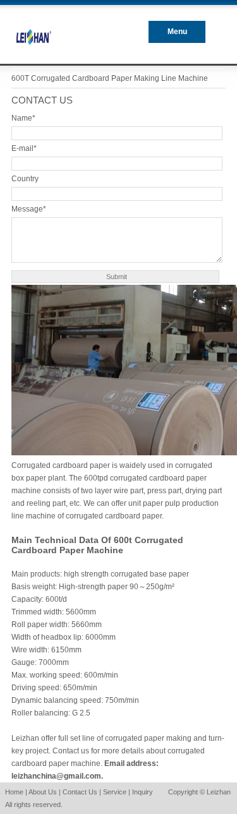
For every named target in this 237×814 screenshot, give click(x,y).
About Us (42, 792)
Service (114, 792)
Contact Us (80, 792)
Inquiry (142, 792)
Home (14, 792)
